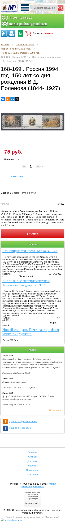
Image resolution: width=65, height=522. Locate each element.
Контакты (32, 474)
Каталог (5, 44)
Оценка (32, 234)
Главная (32, 452)
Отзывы (32, 456)
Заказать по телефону (20, 33)
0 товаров (48, 33)
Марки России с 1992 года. (16, 48)
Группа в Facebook (20, 427)
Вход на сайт (4, 33)
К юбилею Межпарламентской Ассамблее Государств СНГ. (26, 283)
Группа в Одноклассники (23, 421)
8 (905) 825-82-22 (20, 17)
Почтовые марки (25, 44)
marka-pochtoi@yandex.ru (28, 24)
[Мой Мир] (12, 99)
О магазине (32, 470)
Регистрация (11, 33)
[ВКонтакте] (3, 99)
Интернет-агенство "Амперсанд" (41, 517)
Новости (32, 465)
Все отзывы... (56, 410)
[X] (17, 99)
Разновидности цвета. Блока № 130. (30, 251)
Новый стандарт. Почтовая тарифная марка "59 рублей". (30, 332)
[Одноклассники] (8, 99)
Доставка (32, 461)
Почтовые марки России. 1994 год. (20, 52)
